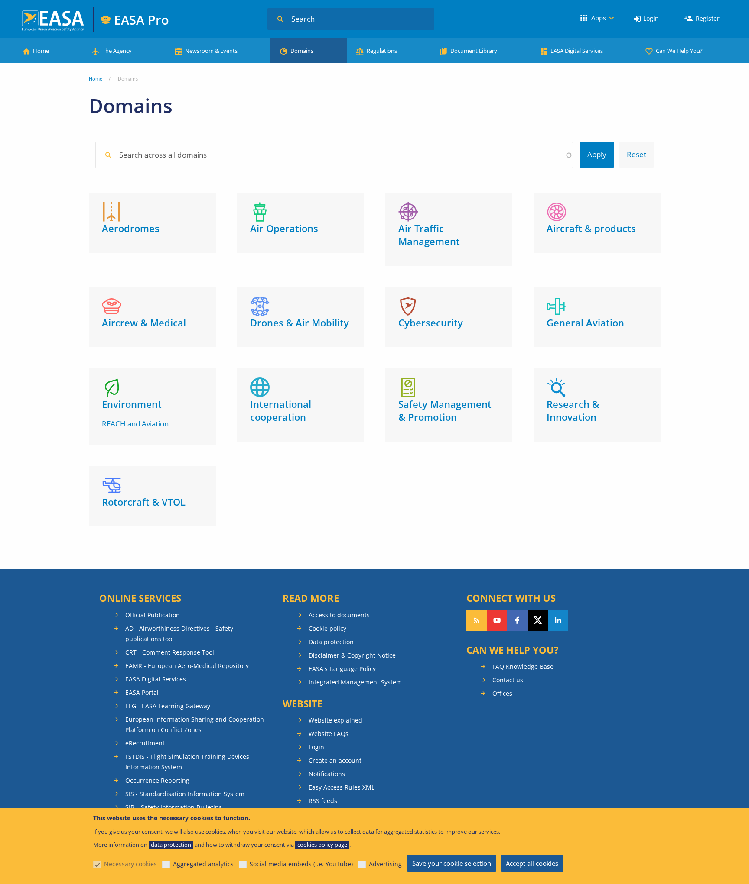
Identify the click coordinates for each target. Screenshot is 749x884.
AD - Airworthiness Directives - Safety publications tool (179, 633)
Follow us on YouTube (497, 620)
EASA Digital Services (576, 51)
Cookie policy (327, 628)
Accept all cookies (532, 863)
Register (708, 18)
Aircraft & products (591, 228)
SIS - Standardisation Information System (184, 794)
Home (41, 51)
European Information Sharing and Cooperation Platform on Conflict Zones (194, 724)
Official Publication (152, 615)
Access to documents (339, 615)
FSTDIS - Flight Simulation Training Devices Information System (187, 761)
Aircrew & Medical (144, 322)
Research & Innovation (573, 410)
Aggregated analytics (203, 864)
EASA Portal (142, 692)
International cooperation (280, 410)
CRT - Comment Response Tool (169, 652)
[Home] (53, 20)
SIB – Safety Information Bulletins (173, 807)
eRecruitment (145, 743)
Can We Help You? (679, 51)
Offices (502, 693)
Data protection (331, 642)
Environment (132, 403)
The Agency (117, 51)
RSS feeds (323, 801)
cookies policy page (322, 845)
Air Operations (284, 228)
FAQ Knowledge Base (523, 666)
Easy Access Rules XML (341, 787)
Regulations (382, 51)
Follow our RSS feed (476, 620)
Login (651, 18)
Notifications (327, 774)
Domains (301, 51)
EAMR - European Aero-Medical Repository (187, 665)
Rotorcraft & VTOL (144, 501)
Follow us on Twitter (538, 620)
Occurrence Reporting (157, 780)
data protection (171, 845)
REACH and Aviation (135, 424)
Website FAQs (328, 733)
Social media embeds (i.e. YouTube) (301, 864)
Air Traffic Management (429, 235)
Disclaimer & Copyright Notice (352, 655)
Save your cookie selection (451, 863)
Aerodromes (131, 228)
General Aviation (585, 322)
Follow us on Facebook (517, 620)
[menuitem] (646, 18)
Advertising (385, 864)
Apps (598, 17)
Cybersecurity (430, 322)
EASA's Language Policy (342, 669)
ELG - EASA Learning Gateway (167, 706)
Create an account (335, 760)
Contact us (507, 680)
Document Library (473, 51)
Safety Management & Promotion (445, 410)
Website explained (335, 720)
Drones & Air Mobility (299, 322)
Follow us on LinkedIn (558, 620)
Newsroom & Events (211, 51)
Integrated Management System (355, 682)
